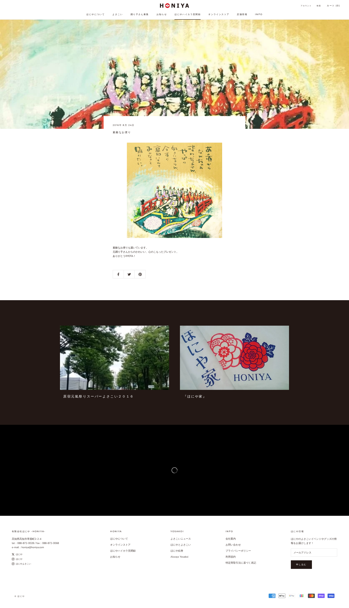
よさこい (117, 14)
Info (259, 14)
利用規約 (231, 557)
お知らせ (162, 14)
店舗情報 (242, 14)
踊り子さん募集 (140, 14)
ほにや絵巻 (177, 551)
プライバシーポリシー (238, 551)
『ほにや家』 (195, 396)
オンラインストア (218, 14)
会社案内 (231, 539)
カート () (333, 5)
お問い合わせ (233, 545)
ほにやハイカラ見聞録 (187, 14)
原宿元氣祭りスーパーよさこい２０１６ (98, 396)
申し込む (301, 564)
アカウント (306, 6)
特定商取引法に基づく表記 (241, 563)
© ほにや (20, 596)
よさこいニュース (181, 539)
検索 (319, 6)
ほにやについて (95, 14)
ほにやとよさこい (181, 545)
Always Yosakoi (179, 557)
